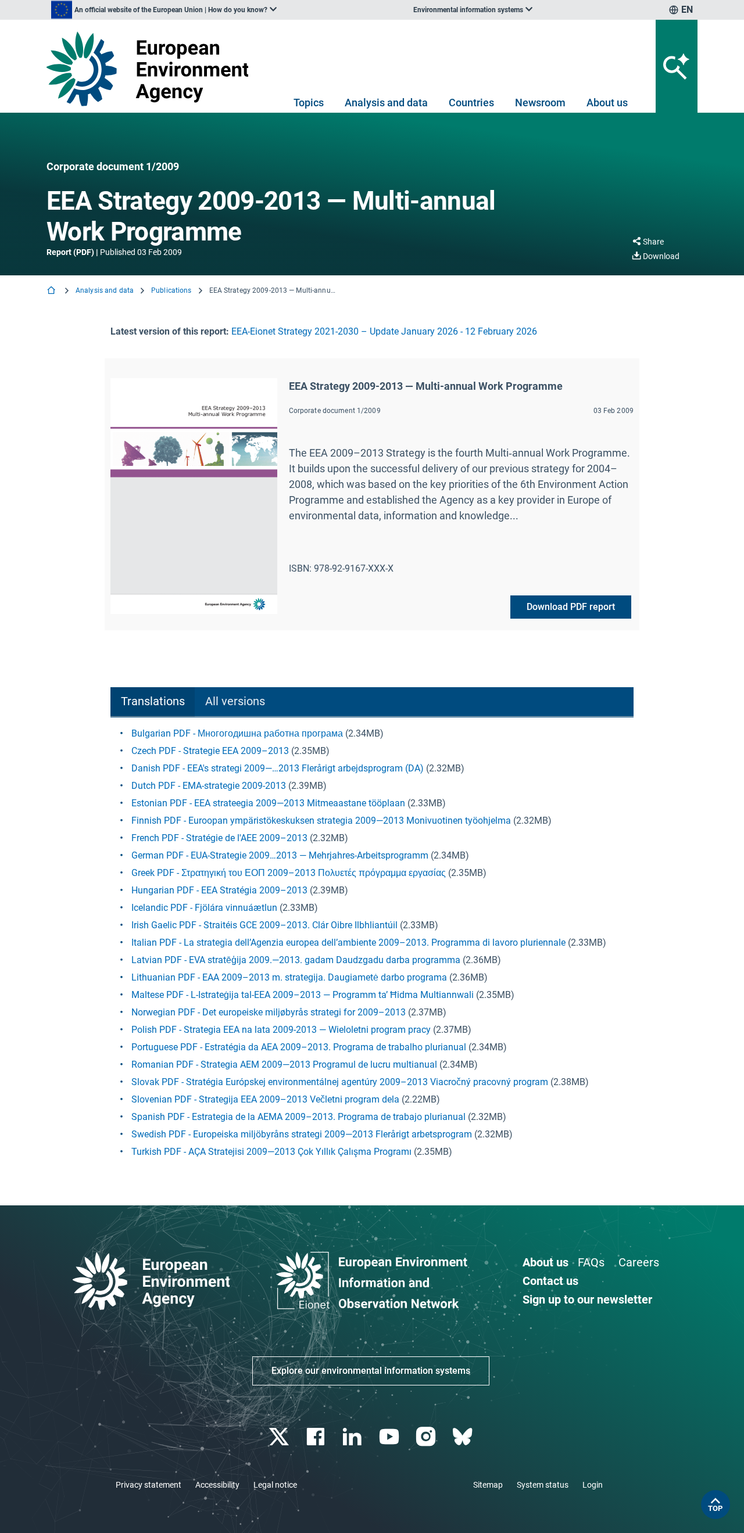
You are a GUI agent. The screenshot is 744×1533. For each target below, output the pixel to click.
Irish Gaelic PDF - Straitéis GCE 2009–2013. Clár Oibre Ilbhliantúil (264, 925)
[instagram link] (427, 1437)
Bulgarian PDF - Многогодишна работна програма (237, 733)
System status (542, 1484)
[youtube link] (390, 1437)
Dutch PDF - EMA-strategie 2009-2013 (209, 785)
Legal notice (275, 1484)
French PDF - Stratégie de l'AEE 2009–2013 (219, 837)
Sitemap (488, 1484)
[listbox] (163, 10)
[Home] (52, 291)
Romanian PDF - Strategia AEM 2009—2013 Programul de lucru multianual (284, 1064)
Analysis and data (386, 102)
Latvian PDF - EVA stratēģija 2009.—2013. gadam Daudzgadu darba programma (295, 959)
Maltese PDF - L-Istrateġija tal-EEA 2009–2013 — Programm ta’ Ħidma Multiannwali (302, 994)
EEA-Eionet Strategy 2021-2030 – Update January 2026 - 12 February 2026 (384, 331)
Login (592, 1484)
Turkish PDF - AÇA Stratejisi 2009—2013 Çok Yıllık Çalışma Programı (271, 1151)
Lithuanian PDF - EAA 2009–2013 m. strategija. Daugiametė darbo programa (289, 977)
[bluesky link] (463, 1437)
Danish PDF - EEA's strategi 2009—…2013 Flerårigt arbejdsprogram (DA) (277, 768)
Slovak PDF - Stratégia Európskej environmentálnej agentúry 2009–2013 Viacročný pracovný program (339, 1081)
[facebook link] (317, 1437)
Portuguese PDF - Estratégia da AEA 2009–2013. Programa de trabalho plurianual (298, 1047)
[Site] (151, 68)
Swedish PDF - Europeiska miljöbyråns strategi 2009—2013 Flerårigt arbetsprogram (301, 1134)
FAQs (591, 1262)
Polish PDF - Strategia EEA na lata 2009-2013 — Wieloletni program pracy (281, 1029)
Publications (171, 290)
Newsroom (540, 102)
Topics (309, 102)
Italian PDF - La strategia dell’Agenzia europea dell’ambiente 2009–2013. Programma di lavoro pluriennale (348, 942)
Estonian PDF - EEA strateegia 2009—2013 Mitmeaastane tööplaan (268, 803)
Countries (471, 102)
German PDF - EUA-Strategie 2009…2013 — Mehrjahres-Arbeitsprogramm (279, 855)
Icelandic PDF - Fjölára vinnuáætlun (204, 907)
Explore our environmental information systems (370, 1370)
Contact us (550, 1281)
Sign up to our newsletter (587, 1299)
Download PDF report (571, 606)
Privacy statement (148, 1484)
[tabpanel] (372, 943)
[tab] (152, 702)
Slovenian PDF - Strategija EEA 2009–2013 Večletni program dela (265, 1099)
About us (607, 102)
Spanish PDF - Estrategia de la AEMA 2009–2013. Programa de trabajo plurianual (298, 1116)
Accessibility (217, 1484)
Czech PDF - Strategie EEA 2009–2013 (210, 750)
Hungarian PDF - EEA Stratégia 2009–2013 (220, 890)
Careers (638, 1262)
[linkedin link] (354, 1437)
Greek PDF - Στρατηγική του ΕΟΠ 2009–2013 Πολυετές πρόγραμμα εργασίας (288, 872)
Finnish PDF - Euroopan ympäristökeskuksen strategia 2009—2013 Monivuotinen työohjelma (321, 820)
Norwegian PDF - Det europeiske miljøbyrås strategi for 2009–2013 (268, 1012)
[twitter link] (280, 1437)
